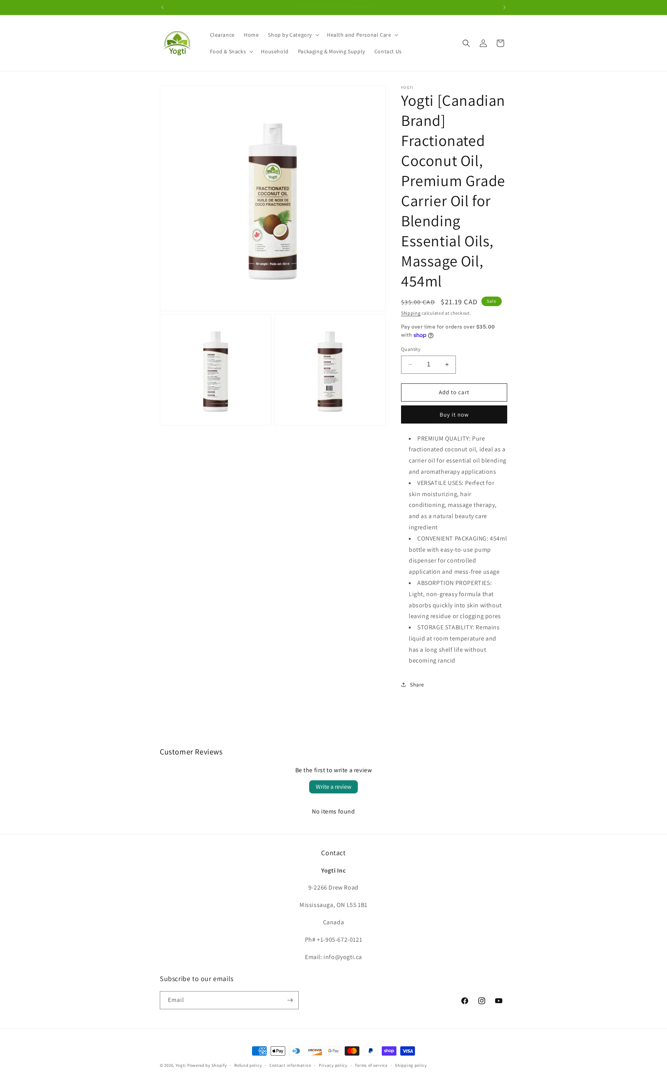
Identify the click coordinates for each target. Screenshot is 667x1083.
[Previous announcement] (162, 7)
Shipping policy (411, 1065)
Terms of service (371, 1065)
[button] (292, 35)
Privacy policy (333, 1065)
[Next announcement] (504, 7)
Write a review (333, 787)
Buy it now (454, 414)
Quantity (410, 349)
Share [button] (417, 684)
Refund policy (248, 1065)
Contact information (290, 1065)
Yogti (181, 1065)
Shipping (411, 313)
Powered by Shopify (207, 1065)
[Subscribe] (289, 1000)
